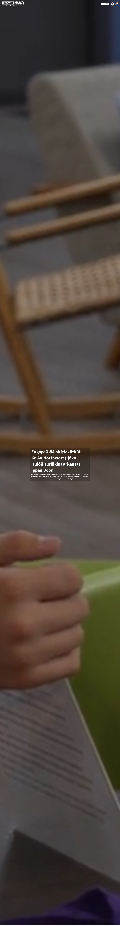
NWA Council (16, 6)
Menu (106, 4)
